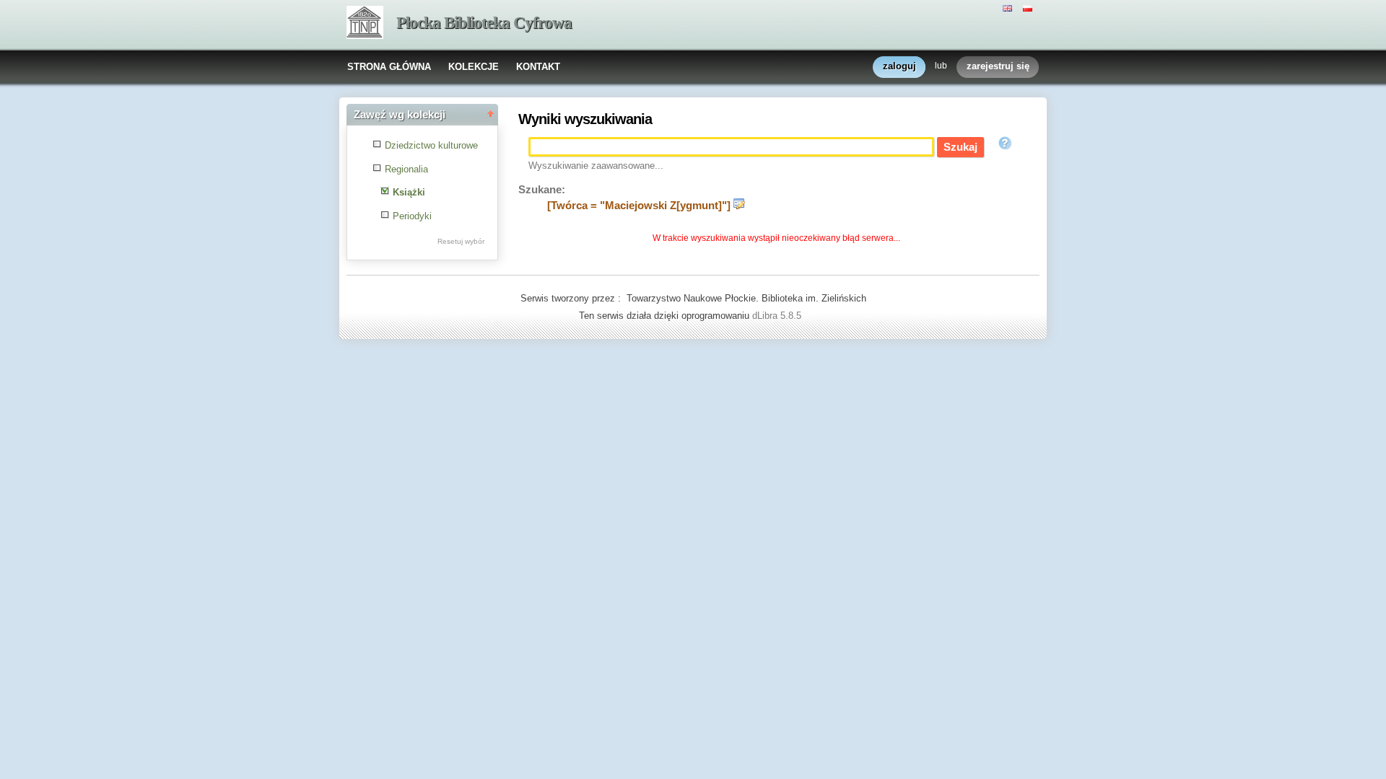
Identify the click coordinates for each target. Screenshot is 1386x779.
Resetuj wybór (460, 241)
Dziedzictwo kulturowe (431, 145)
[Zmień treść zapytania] (739, 205)
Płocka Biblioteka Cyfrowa (484, 23)
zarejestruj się (998, 66)
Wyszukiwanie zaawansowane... (595, 165)
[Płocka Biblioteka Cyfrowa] (364, 24)
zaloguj (899, 66)
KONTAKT (538, 66)
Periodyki (412, 216)
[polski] (1029, 7)
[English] (1009, 7)
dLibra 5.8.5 (778, 315)
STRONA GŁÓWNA (389, 66)
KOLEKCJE (473, 66)
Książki (409, 192)
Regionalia (406, 169)
